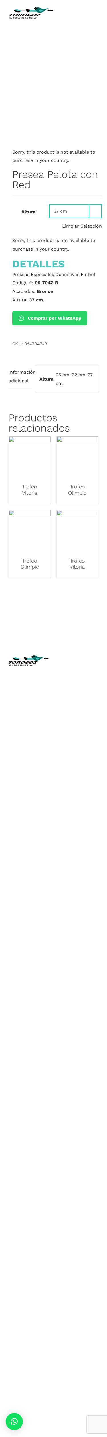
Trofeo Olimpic (77, 490)
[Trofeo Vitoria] (30, 440)
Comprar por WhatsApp (54, 318)
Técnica (78, 706)
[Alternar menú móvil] (96, 20)
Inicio (78, 681)
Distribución (78, 740)
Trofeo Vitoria (29, 490)
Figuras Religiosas (78, 723)
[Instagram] (73, 826)
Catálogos (78, 715)
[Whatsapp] (83, 826)
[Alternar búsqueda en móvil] (86, 20)
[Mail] (93, 826)
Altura (28, 211)
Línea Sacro (78, 732)
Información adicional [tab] (20, 376)
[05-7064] (53, 124)
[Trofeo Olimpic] (77, 440)
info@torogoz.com (29, 744)
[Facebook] (63, 826)
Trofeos (28, 848)
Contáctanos (78, 749)
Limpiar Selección (82, 226)
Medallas (29, 857)
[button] (14, 1421)
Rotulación (29, 942)
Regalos (28, 933)
